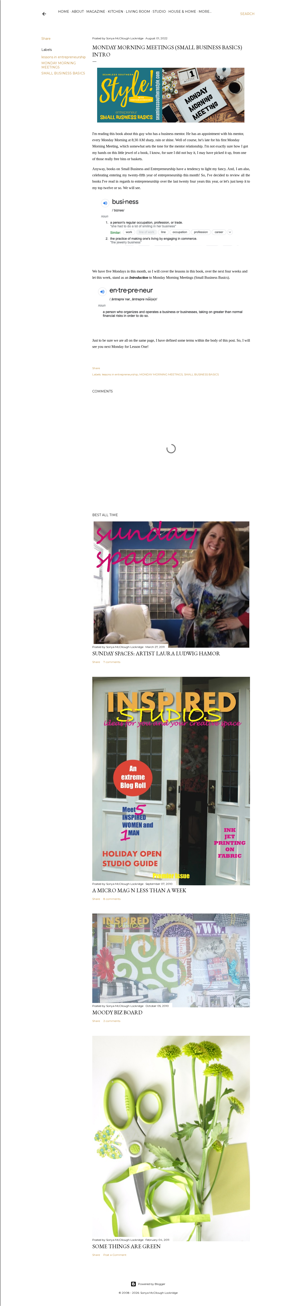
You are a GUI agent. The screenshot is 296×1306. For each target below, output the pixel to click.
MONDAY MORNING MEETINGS (58, 65)
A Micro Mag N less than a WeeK (139, 890)
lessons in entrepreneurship (63, 57)
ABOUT (78, 11)
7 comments (111, 662)
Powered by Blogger (151, 1284)
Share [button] (46, 39)
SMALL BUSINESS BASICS (63, 73)
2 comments (111, 1021)
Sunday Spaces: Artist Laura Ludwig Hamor (156, 653)
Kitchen (115, 11)
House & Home (182, 11)
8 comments (111, 899)
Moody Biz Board (117, 1012)
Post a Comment (114, 1255)
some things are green (126, 1246)
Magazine (95, 11)
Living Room (138, 11)
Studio (159, 11)
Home (63, 11)
